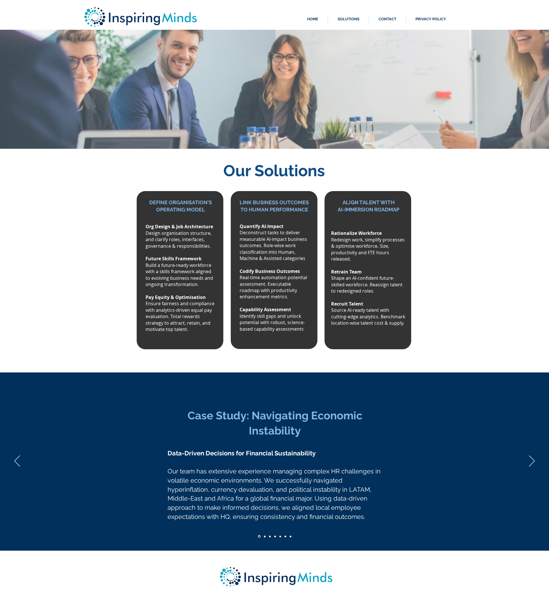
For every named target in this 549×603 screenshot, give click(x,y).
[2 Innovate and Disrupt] (264, 536)
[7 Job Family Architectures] (290, 536)
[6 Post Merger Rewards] (285, 536)
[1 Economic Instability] (259, 536)
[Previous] (17, 461)
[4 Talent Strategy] (275, 536)
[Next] (532, 461)
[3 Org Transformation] (270, 536)
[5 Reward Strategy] (280, 536)
